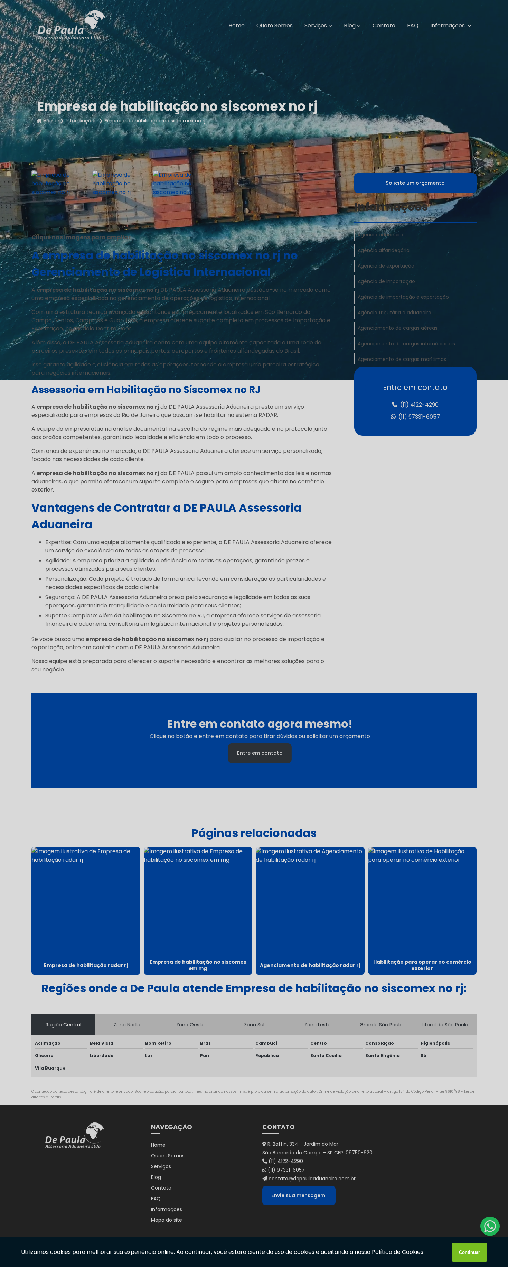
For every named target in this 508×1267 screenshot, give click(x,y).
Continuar (469, 1252)
